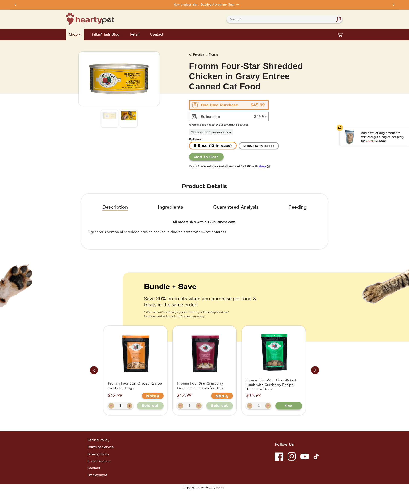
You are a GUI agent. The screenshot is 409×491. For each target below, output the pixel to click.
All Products (197, 54)
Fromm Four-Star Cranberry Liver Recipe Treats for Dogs (201, 385)
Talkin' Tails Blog (105, 34)
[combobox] (284, 19)
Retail (135, 34)
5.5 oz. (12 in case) (213, 146)
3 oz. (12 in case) (258, 146)
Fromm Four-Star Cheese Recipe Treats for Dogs (135, 385)
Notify (152, 396)
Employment (97, 475)
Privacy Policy (98, 454)
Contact (156, 34)
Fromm (213, 54)
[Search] (338, 19)
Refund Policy (98, 440)
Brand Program (98, 461)
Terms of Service (100, 447)
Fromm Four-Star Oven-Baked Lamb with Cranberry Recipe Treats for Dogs (271, 384)
